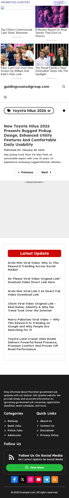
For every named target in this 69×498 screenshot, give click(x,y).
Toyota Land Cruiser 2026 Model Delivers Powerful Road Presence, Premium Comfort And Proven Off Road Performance (33, 344)
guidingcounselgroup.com (26, 86)
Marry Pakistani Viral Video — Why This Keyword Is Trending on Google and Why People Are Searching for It (33, 325)
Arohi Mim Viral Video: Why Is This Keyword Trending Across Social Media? (33, 266)
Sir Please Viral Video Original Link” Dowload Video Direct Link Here (34, 280)
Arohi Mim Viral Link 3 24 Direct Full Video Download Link (34, 292)
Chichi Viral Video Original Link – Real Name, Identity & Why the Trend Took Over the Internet (32, 307)
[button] (63, 86)
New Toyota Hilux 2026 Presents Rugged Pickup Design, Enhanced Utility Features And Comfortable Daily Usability (30, 135)
